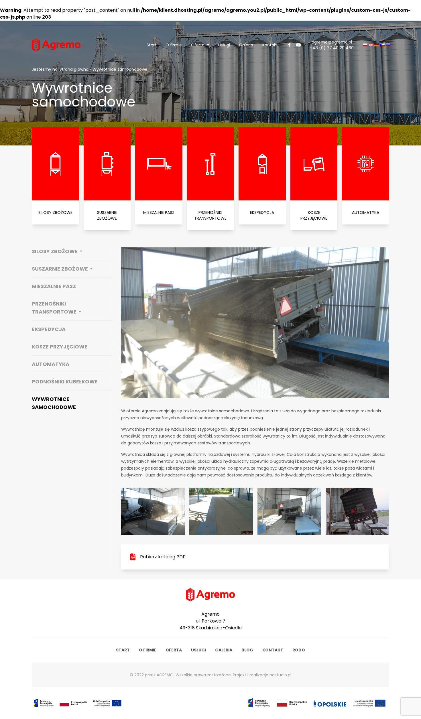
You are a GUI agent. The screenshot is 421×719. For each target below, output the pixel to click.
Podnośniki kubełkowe (65, 381)
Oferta (197, 45)
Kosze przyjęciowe (59, 346)
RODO (298, 650)
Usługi (224, 45)
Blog (247, 650)
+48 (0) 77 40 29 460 (332, 48)
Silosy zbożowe (55, 251)
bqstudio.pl (280, 675)
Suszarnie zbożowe (60, 268)
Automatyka (50, 364)
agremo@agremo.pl (332, 42)
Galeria (246, 45)
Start (151, 45)
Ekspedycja (49, 329)
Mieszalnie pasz (54, 286)
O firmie (174, 45)
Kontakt (270, 45)
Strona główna (74, 69)
